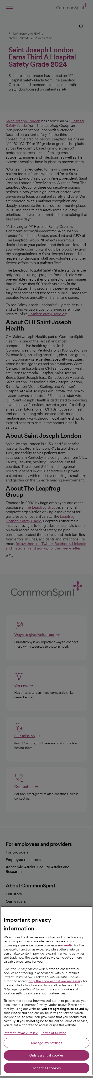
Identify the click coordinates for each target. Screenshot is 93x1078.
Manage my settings (46, 1043)
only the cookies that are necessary (55, 981)
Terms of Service (53, 1033)
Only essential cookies (46, 1055)
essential (66, 945)
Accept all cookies (46, 1068)
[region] (46, 991)
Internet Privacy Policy (21, 1033)
